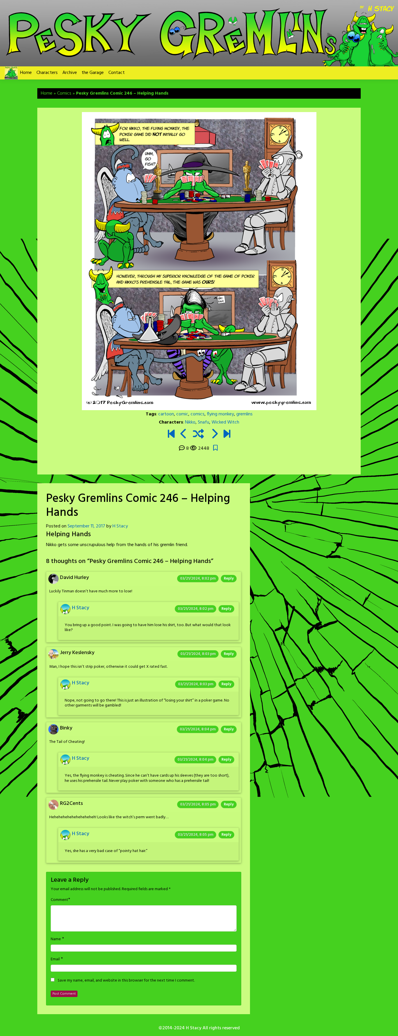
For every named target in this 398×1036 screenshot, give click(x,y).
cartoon (166, 414)
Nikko (190, 422)
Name (56, 939)
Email (55, 959)
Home (26, 73)
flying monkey (220, 414)
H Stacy (120, 526)
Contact (116, 73)
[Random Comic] (198, 435)
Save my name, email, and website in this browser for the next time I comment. (126, 981)
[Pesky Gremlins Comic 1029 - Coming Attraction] (226, 435)
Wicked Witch (225, 422)
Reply (229, 578)
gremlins (244, 414)
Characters (47, 73)
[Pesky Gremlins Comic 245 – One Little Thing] (183, 435)
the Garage (93, 73)
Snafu (203, 422)
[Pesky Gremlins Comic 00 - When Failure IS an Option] (171, 435)
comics (198, 414)
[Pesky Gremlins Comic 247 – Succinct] (214, 435)
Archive (69, 73)
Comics (64, 93)
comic (182, 414)
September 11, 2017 (86, 526)
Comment (59, 900)
